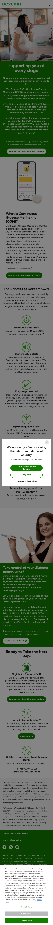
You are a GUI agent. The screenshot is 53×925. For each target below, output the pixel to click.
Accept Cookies (26, 920)
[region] (26, 895)
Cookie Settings (26, 907)
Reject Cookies (26, 914)
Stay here (26, 475)
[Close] (47, 442)
